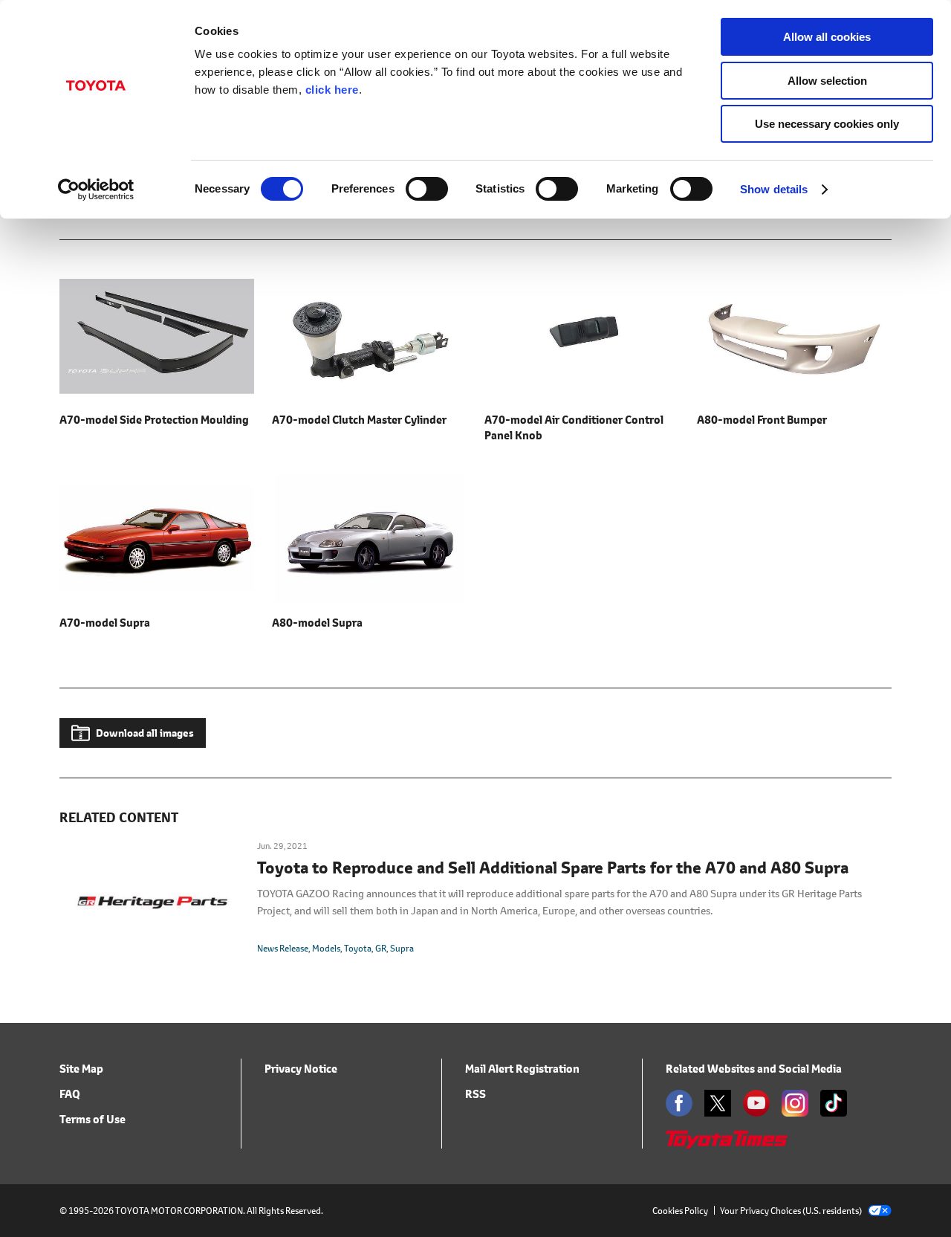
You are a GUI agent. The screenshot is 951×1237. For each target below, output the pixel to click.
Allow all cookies (827, 36)
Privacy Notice (300, 1068)
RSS (475, 1094)
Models (326, 948)
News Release (282, 948)
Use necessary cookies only (827, 123)
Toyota (357, 948)
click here (332, 89)
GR (380, 948)
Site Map (81, 1068)
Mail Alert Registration (522, 1068)
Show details (774, 189)
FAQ (69, 1094)
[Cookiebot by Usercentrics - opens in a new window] (96, 189)
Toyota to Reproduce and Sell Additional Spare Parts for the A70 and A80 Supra (552, 868)
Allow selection (827, 80)
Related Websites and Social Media (754, 1068)
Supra (402, 948)
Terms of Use (92, 1119)
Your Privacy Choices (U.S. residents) (791, 1210)
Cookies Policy (680, 1210)
